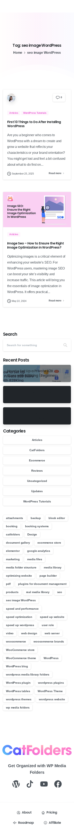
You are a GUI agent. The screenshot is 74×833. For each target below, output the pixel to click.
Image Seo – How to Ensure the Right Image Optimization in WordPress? (35, 245)
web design (29, 633)
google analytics (38, 550)
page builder (48, 575)
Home (17, 52)
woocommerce (16, 641)
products (12, 592)
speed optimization (19, 616)
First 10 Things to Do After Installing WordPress (34, 124)
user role (48, 625)
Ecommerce (37, 460)
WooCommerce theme (21, 658)
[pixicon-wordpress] (16, 783)
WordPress (51, 658)
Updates (37, 491)
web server (52, 633)
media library (52, 567)
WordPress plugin (18, 682)
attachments (14, 518)
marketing (13, 559)
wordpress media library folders (27, 674)
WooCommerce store (20, 650)
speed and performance (22, 608)
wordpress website (52, 699)
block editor (57, 518)
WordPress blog (17, 666)
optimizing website (19, 575)
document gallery (18, 542)
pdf (8, 583)
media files (34, 559)
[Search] (65, 345)
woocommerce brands (49, 641)
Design (32, 534)
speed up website (52, 616)
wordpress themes (18, 699)
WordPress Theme (50, 691)
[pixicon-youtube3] (44, 783)
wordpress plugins (51, 682)
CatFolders (36, 450)
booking (11, 526)
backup (36, 518)
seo (59, 592)
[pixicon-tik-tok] (30, 783)
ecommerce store (49, 542)
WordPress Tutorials (37, 501)
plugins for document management (42, 583)
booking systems (37, 526)
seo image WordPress (21, 600)
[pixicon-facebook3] (58, 783)
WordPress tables (18, 691)
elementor (13, 550)
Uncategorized (37, 481)
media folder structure (21, 567)
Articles (37, 440)
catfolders (13, 534)
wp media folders (17, 707)
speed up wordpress (20, 625)
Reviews (37, 470)
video (10, 633)
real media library (38, 592)
